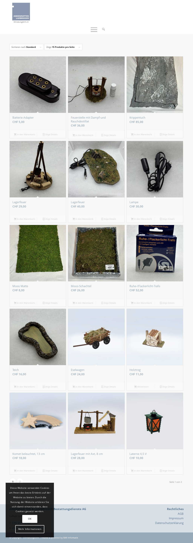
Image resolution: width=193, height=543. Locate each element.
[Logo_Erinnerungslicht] (21, 12)
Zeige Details (51, 134)
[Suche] (102, 29)
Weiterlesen (143, 386)
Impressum (176, 518)
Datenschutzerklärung (169, 523)
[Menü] (94, 29)
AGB (181, 514)
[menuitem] (102, 29)
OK (29, 518)
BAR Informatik (70, 537)
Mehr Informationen (29, 529)
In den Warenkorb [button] (25, 134)
